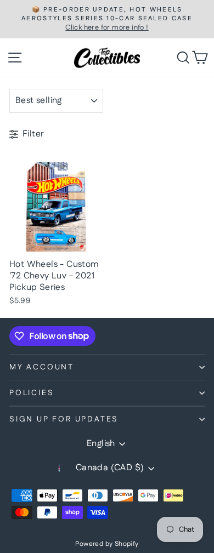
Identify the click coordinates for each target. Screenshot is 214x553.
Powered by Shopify (106, 544)
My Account (41, 367)
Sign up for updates (64, 419)
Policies (31, 392)
